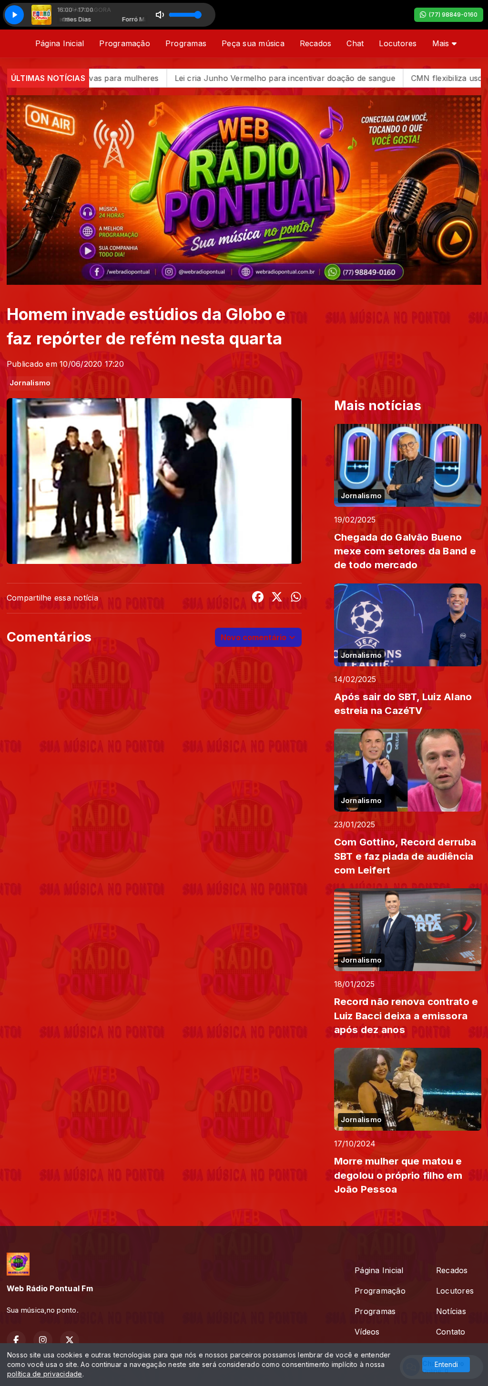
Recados (316, 43)
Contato (451, 1331)
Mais (442, 43)
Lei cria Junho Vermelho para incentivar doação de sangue (189, 78)
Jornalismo (30, 383)
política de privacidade (44, 1374)
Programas (185, 43)
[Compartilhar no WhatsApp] (296, 598)
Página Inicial (59, 43)
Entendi (446, 1364)
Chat (355, 43)
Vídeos (367, 1331)
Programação (124, 43)
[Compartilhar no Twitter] (277, 598)
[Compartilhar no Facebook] (258, 598)
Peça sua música (253, 43)
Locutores (398, 43)
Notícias (451, 1311)
